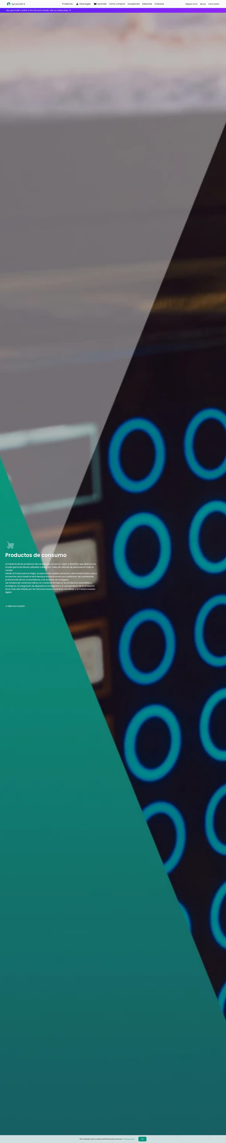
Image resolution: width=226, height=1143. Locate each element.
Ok (142, 1139)
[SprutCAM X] (28, 4)
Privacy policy (128, 1139)
